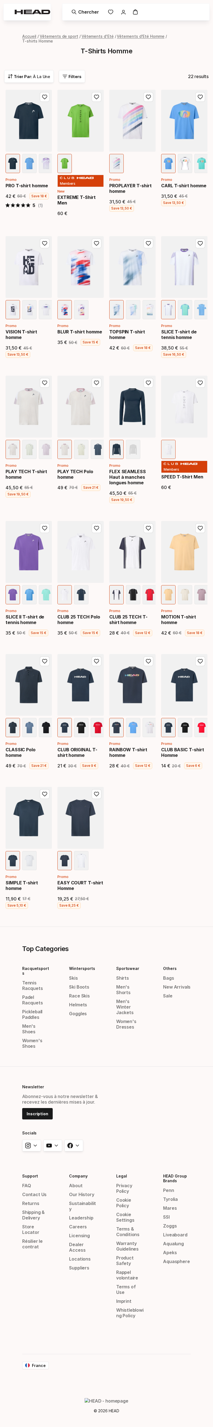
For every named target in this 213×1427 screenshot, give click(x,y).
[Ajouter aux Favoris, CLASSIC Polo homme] (45, 661)
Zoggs (170, 1226)
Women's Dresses (126, 1024)
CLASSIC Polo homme (21, 752)
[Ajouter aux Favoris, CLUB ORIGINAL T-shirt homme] (97, 661)
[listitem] (13, 163)
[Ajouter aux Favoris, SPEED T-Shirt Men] (200, 383)
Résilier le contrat (32, 1243)
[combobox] (29, 76)
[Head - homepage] (32, 12)
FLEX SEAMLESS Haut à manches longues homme (127, 477)
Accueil (29, 36)
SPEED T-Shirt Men (182, 477)
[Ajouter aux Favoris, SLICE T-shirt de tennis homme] (200, 243)
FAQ (26, 1185)
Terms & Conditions (128, 1231)
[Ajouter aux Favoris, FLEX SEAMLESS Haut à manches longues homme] (148, 383)
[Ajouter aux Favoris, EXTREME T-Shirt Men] (97, 97)
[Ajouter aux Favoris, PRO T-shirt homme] (45, 97)
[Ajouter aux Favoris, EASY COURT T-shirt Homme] (97, 794)
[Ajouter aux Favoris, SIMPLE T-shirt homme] (45, 794)
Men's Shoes (29, 1028)
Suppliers (79, 1268)
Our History (81, 1194)
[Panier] (135, 12)
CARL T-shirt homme (183, 185)
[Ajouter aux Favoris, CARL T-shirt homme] (200, 97)
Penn (168, 1190)
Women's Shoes (32, 1043)
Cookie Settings (125, 1217)
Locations (79, 1259)
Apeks (170, 1252)
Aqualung (173, 1243)
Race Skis (79, 996)
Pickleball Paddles (32, 1014)
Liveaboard (175, 1235)
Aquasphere (176, 1261)
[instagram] (31, 1145)
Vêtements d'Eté (98, 36)
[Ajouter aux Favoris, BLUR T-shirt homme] (97, 243)
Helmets (78, 1004)
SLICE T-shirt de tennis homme (179, 334)
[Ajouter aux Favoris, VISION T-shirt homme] (45, 243)
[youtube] (52, 1145)
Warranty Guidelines (127, 1246)
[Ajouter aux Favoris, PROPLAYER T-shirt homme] (148, 97)
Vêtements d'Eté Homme (140, 36)
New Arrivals (177, 987)
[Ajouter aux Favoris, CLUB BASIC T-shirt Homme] (200, 661)
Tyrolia (170, 1199)
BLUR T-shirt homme (79, 332)
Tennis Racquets (32, 985)
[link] (110, 12)
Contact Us (34, 1194)
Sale (167, 996)
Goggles (78, 1013)
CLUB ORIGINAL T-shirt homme (77, 752)
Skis (73, 978)
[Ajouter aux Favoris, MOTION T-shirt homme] (200, 528)
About (75, 1185)
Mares (170, 1208)
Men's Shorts (123, 989)
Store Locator (30, 1229)
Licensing (79, 1235)
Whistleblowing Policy (130, 1312)
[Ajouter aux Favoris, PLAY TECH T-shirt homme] (45, 383)
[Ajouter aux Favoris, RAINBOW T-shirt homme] (148, 661)
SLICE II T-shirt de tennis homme (25, 619)
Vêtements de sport (59, 36)
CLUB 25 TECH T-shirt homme (128, 619)
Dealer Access (77, 1247)
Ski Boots (79, 987)
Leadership (81, 1218)
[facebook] (73, 1145)
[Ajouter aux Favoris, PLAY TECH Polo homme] (97, 383)
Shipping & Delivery (33, 1215)
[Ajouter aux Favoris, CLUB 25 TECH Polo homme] (97, 528)
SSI (166, 1217)
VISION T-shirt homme (21, 334)
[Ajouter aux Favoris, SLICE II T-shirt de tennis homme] (45, 528)
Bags (168, 978)
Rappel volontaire (127, 1275)
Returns (30, 1203)
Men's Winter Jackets (125, 1007)
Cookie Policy (123, 1202)
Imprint (123, 1301)
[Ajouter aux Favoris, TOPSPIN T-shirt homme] (148, 243)
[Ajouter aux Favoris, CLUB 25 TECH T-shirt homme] (148, 528)
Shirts (122, 978)
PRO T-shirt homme (27, 185)
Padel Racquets (32, 1000)
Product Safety (125, 1260)
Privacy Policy (124, 1188)
